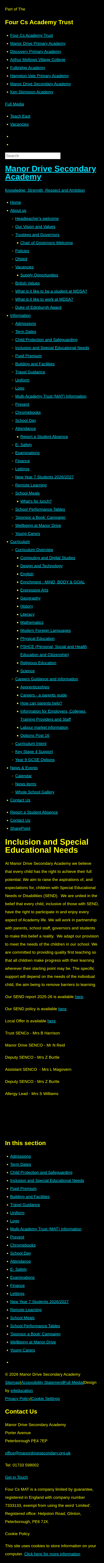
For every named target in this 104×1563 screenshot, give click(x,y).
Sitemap (12, 1382)
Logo (14, 1221)
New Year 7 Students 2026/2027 (39, 1301)
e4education (22, 1390)
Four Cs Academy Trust (31, 35)
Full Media (14, 104)
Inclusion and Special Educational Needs (47, 1180)
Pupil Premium (23, 1188)
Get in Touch (16, 1477)
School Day (20, 1253)
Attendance (20, 1261)
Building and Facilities (30, 1196)
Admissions (20, 1156)
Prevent (17, 1237)
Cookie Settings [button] (45, 1398)
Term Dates (20, 1164)
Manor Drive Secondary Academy (40, 84)
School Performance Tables (35, 1326)
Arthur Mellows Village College (37, 59)
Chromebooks (23, 1245)
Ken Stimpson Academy (31, 92)
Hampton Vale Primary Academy (39, 75)
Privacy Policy (17, 1398)
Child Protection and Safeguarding (41, 1172)
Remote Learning (26, 1309)
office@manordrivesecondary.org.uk (38, 1453)
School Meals (22, 1317)
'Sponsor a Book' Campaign (35, 1334)
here (79, 996)
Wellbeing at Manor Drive (33, 1342)
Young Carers (22, 1350)
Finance (17, 1285)
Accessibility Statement (42, 1382)
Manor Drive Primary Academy (38, 43)
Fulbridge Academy (27, 67)
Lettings (17, 1293)
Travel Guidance (25, 1204)
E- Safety (18, 1269)
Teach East (20, 116)
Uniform (17, 1212)
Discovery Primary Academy (35, 51)
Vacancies (19, 124)
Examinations (22, 1277)
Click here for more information (52, 1554)
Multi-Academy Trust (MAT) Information (45, 1229)
